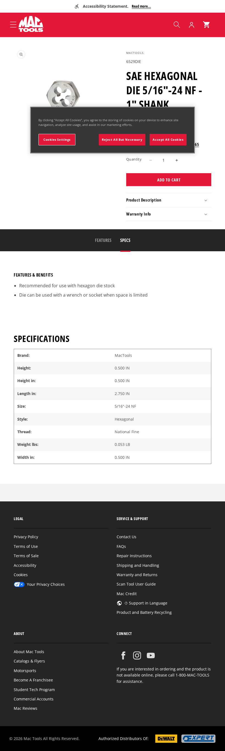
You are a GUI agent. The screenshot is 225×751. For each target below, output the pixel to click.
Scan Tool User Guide (136, 584)
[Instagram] (137, 655)
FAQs (121, 546)
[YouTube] (151, 655)
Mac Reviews (25, 708)
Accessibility (25, 565)
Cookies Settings (57, 139)
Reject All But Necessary (122, 139)
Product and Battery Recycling (144, 612)
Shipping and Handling (138, 565)
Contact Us (126, 536)
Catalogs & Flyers (29, 661)
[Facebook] (123, 655)
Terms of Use (26, 546)
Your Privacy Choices (46, 584)
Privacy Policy (26, 536)
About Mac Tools (29, 651)
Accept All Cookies (168, 139)
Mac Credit (127, 593)
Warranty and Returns (137, 574)
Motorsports (25, 670)
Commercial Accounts (34, 699)
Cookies (21, 574)
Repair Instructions (134, 555)
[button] (177, 25)
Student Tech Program (34, 689)
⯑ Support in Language (145, 603)
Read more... (141, 6)
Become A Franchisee (33, 680)
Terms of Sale (26, 555)
